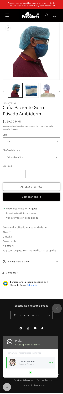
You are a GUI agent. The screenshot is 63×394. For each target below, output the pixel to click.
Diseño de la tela (11, 150)
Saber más (32, 285)
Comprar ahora (31, 196)
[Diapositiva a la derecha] (59, 91)
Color (5, 134)
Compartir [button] (12, 272)
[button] (7, 15)
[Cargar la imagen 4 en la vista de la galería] (47, 90)
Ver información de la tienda (22, 217)
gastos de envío (31, 126)
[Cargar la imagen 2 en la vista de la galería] (31, 90)
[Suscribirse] (48, 315)
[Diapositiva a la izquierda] (3, 91)
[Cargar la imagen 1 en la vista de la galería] (15, 90)
